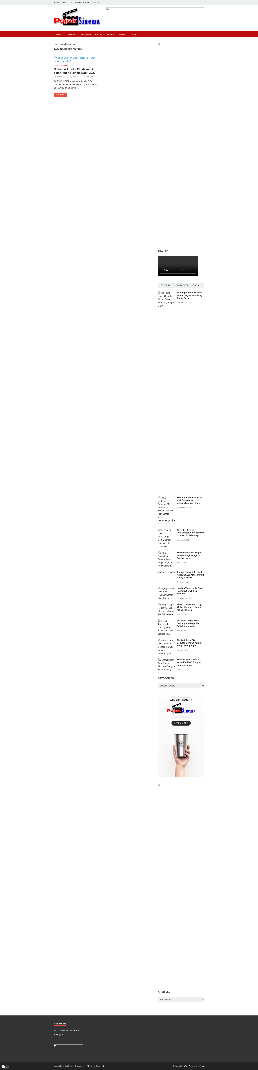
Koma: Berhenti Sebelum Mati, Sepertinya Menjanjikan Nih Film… (189, 500)
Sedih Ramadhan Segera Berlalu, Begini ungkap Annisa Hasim (189, 555)
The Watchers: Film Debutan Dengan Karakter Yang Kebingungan (190, 643)
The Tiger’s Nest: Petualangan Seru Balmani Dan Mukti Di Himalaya (190, 533)
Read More (59, 94)
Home (59, 34)
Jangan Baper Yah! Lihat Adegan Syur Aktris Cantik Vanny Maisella (190, 575)
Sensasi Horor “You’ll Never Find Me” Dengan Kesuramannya (189, 662)
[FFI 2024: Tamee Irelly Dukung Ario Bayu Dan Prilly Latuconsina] (166, 621)
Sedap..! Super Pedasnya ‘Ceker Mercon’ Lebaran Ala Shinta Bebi (190, 607)
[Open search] (203, 34)
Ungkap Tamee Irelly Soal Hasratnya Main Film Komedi (190, 591)
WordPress (188, 1066)
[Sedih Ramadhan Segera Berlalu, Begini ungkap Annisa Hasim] (166, 553)
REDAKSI (95, 2)
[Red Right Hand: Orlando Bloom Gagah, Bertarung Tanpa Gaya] (166, 293)
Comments (182, 285)
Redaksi (76, 77)
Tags (196, 285)
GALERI (133, 34)
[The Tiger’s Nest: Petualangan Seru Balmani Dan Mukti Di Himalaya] (166, 530)
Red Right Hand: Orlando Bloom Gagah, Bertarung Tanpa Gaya (189, 295)
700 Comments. (87, 77)
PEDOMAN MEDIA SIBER (80, 2)
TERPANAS (71, 34)
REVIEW (110, 34)
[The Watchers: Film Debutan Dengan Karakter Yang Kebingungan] (166, 640)
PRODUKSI (86, 34)
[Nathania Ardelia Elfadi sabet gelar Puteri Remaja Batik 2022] (77, 59)
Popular (166, 285)
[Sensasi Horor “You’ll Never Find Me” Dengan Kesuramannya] (166, 660)
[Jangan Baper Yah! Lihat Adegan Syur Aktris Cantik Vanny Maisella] (166, 572)
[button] (5, 1067)
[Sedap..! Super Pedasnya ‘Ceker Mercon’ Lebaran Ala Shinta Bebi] (166, 605)
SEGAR (122, 34)
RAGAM (98, 34)
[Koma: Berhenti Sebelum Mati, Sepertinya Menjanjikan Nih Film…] (166, 498)
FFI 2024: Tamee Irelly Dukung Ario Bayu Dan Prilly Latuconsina (188, 623)
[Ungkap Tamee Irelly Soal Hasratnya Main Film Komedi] (166, 588)
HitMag (201, 1066)
